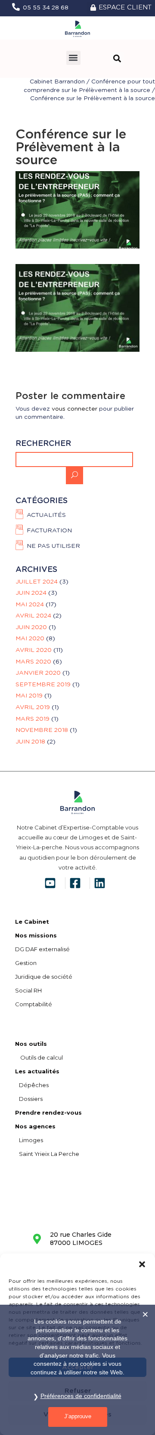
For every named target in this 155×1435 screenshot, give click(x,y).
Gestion (26, 962)
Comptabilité (33, 1004)
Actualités (46, 515)
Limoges (29, 1140)
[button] (142, 1264)
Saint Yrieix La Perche (47, 1153)
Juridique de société (43, 976)
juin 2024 (31, 593)
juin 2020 (31, 627)
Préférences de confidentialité (80, 1395)
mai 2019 (29, 696)
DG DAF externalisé (42, 949)
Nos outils (31, 1043)
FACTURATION (49, 531)
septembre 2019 (43, 685)
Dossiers (29, 1098)
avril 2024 (33, 616)
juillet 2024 (37, 582)
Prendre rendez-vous (48, 1112)
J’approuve (77, 1416)
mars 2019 (33, 719)
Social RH (28, 990)
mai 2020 (30, 639)
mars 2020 (33, 662)
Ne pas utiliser (53, 547)
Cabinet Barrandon (57, 82)
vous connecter (74, 409)
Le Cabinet (32, 921)
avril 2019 (33, 707)
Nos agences (35, 1126)
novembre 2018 (42, 730)
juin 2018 (30, 742)
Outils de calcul (39, 1057)
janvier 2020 (38, 673)
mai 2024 (30, 605)
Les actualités (37, 1071)
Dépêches (32, 1085)
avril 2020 (34, 650)
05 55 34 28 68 (45, 8)
